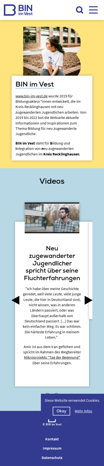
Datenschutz (52, 457)
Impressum (52, 448)
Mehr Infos (83, 410)
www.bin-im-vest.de (31, 96)
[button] (17, 300)
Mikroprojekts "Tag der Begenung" (52, 357)
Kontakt (52, 439)
